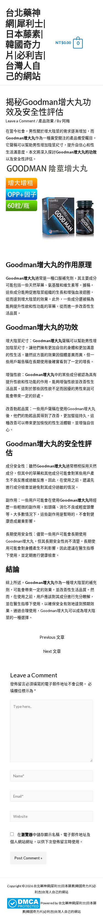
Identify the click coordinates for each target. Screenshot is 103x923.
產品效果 (46, 120)
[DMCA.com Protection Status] (23, 903)
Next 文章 (52, 651)
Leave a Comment (20, 120)
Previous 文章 (52, 637)
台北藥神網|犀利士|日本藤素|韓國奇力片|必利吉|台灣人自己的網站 (25, 44)
